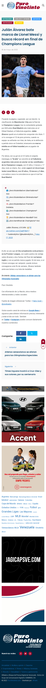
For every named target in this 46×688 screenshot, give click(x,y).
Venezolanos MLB (10, 527)
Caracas (21, 500)
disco (25, 504)
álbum (4, 532)
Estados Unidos (9, 507)
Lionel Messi (5, 516)
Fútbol (33, 507)
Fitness (19, 668)
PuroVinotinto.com (14, 680)
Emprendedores (8, 668)
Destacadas (7, 23)
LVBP (12, 516)
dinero (19, 504)
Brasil (40, 497)
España (35, 504)
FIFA (21, 508)
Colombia (28, 500)
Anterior (13, 347)
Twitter (6, 320)
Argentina (5, 497)
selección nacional (32, 523)
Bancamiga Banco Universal (28, 497)
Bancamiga (14, 497)
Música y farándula (30, 668)
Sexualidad (15, 672)
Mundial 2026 (34, 516)
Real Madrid (36, 520)
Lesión (35, 512)
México (4, 520)
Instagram (15, 320)
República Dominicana (8, 523)
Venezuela (27, 527)
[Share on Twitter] (8, 112)
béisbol (5, 500)
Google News (34, 310)
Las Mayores (26, 511)
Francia (26, 508)
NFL (15, 520)
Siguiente (9, 366)
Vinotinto (39, 527)
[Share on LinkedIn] (13, 112)
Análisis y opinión (22, 19)
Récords (19, 23)
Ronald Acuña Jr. (20, 523)
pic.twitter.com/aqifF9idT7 (17, 231)
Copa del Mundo (9, 503)
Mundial (25, 516)
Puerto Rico (27, 520)
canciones (13, 500)
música (10, 520)
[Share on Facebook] (3, 112)
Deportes (36, 19)
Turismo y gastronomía (29, 672)
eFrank (35, 680)
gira (39, 508)
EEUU (29, 504)
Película (20, 520)
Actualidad (7, 19)
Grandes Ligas (10, 511)
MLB (18, 516)
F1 (18, 508)
